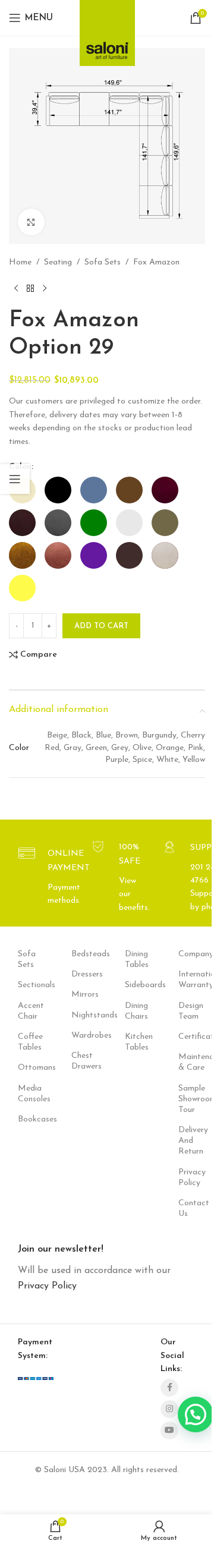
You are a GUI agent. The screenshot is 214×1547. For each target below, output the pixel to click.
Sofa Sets (102, 262)
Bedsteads (80, 954)
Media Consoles (27, 1094)
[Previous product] (16, 288)
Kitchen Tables (134, 1042)
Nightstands (80, 1015)
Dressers (80, 974)
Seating (58, 262)
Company (187, 954)
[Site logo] (107, 29)
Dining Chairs (134, 1011)
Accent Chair (27, 1011)
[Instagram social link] (169, 1409)
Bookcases (27, 1119)
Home (20, 262)
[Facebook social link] (169, 1388)
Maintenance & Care (187, 1062)
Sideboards (134, 985)
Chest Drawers (80, 1061)
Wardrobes (80, 1035)
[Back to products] (30, 288)
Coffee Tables (27, 1042)
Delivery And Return (187, 1141)
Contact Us (187, 1208)
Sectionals (27, 985)
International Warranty (187, 980)
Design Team (187, 1011)
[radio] (58, 490)
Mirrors (80, 994)
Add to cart (101, 626)
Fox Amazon (156, 262)
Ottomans (27, 1067)
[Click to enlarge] (31, 222)
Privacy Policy (187, 1177)
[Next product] (44, 288)
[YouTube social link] (169, 1430)
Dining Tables (134, 959)
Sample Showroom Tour (187, 1099)
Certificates (187, 1036)
